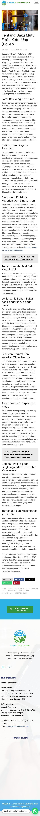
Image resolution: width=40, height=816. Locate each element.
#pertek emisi (21, 593)
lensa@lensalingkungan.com (17, 726)
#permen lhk (7, 593)
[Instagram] (9, 667)
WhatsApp (7, 583)
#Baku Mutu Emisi (16, 588)
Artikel (5, 50)
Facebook (20, 579)
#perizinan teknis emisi (18, 591)
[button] (35, 811)
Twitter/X (31, 579)
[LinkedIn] (3, 667)
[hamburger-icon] (36, 2)
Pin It (17, 583)
